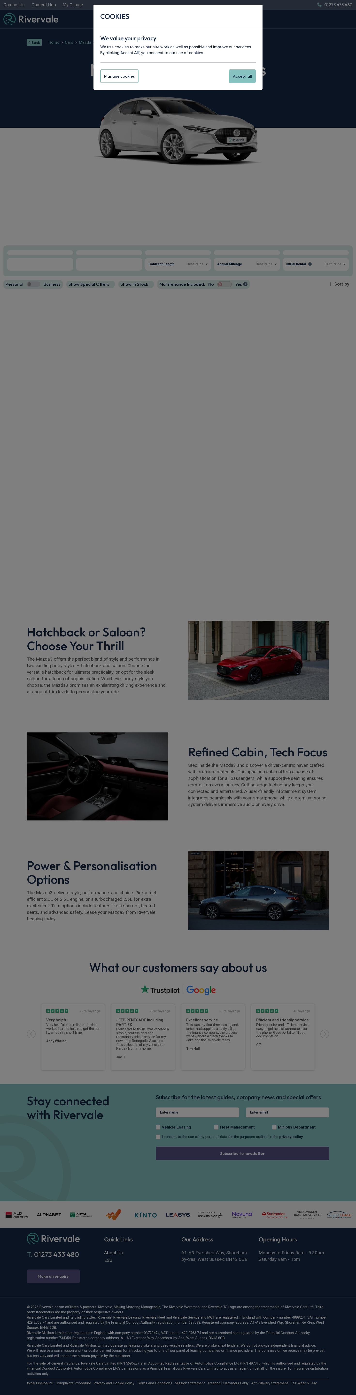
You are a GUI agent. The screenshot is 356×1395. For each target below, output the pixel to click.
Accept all (242, 76)
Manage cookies (119, 76)
